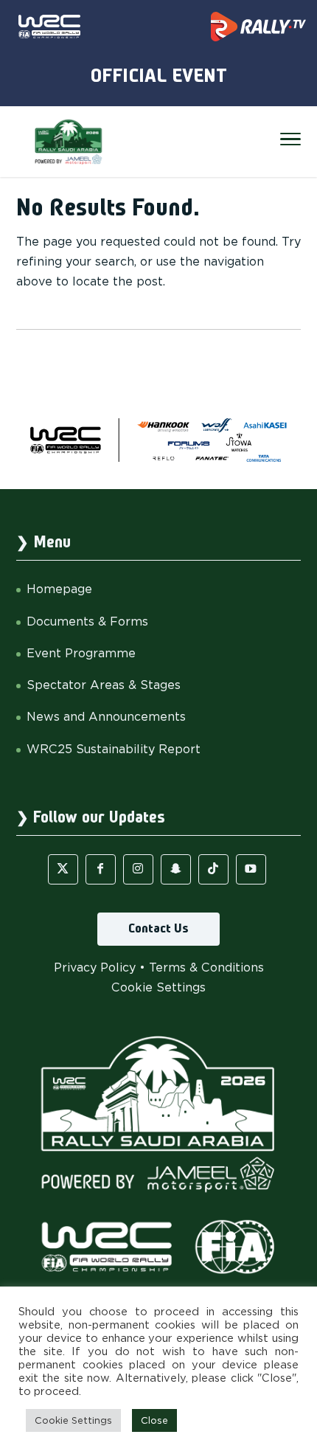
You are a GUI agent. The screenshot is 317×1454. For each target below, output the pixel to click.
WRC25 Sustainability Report (114, 749)
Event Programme (81, 653)
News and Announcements (106, 717)
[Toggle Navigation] (290, 141)
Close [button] (154, 1420)
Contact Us (158, 929)
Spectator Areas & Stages (104, 685)
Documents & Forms (87, 622)
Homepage (59, 589)
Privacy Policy (95, 967)
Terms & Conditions (206, 967)
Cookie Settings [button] (158, 987)
